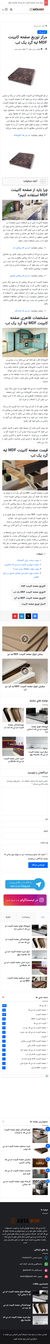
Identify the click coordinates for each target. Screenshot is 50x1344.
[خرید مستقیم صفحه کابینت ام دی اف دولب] (40, 1150)
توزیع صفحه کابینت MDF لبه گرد (29, 598)
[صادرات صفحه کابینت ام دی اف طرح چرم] (40, 1173)
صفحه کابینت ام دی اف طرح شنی (33, 1063)
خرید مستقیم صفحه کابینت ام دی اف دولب (16, 1148)
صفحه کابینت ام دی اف (37, 1010)
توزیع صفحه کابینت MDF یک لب (28, 592)
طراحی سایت (42, 1334)
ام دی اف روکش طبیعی (20, 275)
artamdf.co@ (28, 1270)
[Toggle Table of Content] (42, 181)
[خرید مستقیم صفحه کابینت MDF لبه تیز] (39, 982)
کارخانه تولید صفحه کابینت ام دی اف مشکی (16, 1183)
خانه (43, 26)
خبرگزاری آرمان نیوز (30, 1338)
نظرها (8, 917)
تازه (42, 917)
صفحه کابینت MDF (38, 1018)
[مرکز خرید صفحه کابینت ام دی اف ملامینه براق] (37, 743)
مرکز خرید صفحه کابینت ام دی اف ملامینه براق (25, 2)
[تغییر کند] (37, 9)
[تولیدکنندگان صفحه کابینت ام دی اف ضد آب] (13, 715)
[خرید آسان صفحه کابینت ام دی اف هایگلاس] (13, 746)
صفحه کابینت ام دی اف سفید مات (33, 1050)
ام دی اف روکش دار (21, 248)
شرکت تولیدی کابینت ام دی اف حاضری (22, 564)
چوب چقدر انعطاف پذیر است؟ (26, 569)
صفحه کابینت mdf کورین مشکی (33, 1041)
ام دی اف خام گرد (22, 311)
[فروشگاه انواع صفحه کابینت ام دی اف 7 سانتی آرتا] (37, 716)
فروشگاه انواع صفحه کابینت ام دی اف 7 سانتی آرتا (37, 729)
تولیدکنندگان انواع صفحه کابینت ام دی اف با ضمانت (17, 1131)
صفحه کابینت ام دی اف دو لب (34, 1027)
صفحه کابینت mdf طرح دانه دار (34, 1058)
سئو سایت (31, 1334)
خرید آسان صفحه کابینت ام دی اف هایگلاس (13, 760)
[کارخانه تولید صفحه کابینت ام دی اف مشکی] (40, 1187)
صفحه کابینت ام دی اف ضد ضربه (33, 1032)
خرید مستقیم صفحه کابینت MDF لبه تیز (18, 979)
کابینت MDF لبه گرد (38, 1067)
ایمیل (46, 830)
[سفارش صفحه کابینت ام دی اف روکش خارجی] (40, 1162)
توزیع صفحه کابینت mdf (32, 586)
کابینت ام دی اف (39, 1023)
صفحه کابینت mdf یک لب (36, 1054)
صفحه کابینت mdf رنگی (36, 1045)
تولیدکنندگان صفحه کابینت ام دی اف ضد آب (14, 726)
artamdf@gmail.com (28, 1276)
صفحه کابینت (41, 1014)
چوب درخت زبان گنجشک (28, 560)
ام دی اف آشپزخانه (22, 135)
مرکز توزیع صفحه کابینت (32, 604)
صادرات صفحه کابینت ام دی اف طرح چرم (17, 1172)
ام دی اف (37, 26)
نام (46, 819)
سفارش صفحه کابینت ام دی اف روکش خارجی (17, 1161)
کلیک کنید (23, 1263)
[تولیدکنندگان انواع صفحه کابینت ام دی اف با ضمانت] (40, 1135)
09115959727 (27, 1257)
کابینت (43, 1036)
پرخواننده (26, 917)
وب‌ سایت (44, 842)
